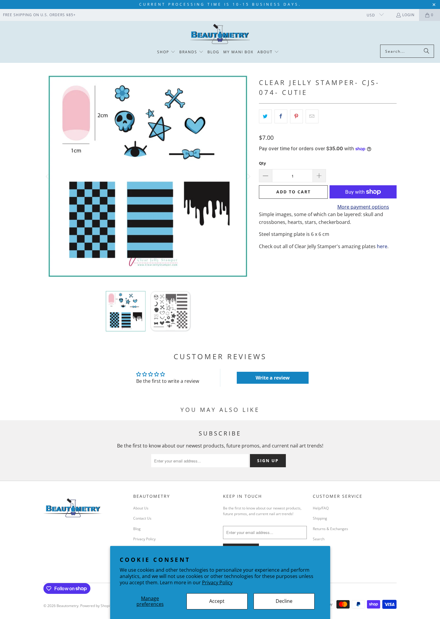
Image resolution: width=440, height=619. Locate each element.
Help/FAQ (321, 508)
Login (408, 14)
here (382, 246)
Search (318, 538)
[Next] (248, 176)
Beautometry (67, 605)
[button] (166, 52)
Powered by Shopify (96, 605)
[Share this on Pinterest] (296, 116)
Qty (262, 163)
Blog (137, 528)
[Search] (426, 51)
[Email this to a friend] (312, 116)
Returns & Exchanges (330, 528)
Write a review (273, 377)
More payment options (363, 207)
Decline (284, 601)
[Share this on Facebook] (280, 116)
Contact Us (142, 518)
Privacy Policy (217, 582)
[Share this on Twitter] (265, 116)
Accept (216, 601)
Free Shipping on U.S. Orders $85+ (39, 14)
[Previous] (48, 176)
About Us (140, 508)
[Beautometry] (220, 34)
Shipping (320, 518)
